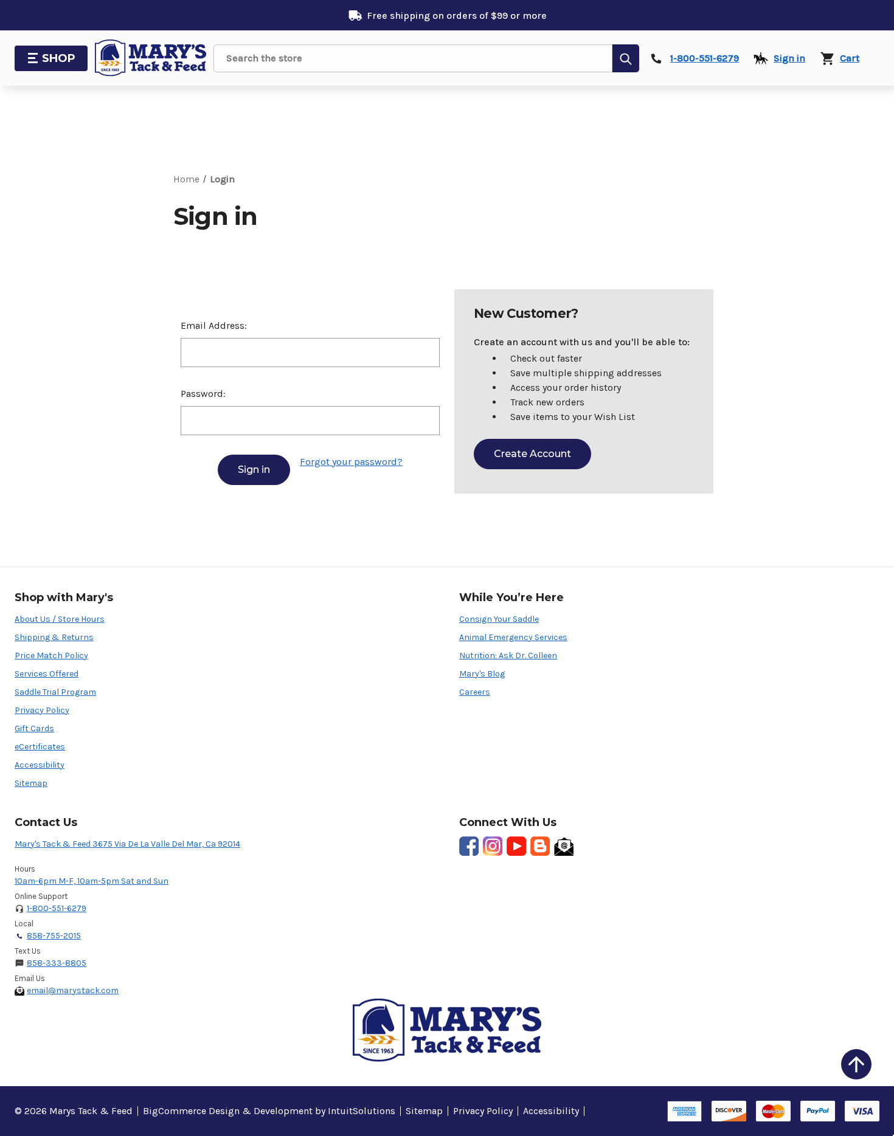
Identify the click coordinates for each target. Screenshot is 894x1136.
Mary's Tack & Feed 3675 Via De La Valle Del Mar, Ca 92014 (127, 844)
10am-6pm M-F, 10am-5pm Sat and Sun (91, 881)
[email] (563, 846)
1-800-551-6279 (56, 908)
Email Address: (214, 325)
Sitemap (31, 783)
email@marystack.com (73, 990)
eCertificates (40, 747)
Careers (474, 692)
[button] (856, 1064)
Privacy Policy (42, 710)
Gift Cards (34, 728)
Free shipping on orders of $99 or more (457, 15)
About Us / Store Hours (60, 619)
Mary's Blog (482, 674)
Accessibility (39, 765)
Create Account (532, 454)
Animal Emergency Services (513, 637)
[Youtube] (516, 846)
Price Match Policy (51, 655)
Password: (203, 393)
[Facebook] (469, 846)
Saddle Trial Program (55, 692)
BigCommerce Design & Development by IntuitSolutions (269, 1111)
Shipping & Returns (54, 637)
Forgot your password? (351, 461)
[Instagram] (492, 846)
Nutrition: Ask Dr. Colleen (508, 655)
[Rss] (540, 846)
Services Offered (46, 674)
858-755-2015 (54, 936)
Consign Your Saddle (499, 619)
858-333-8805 (56, 963)
